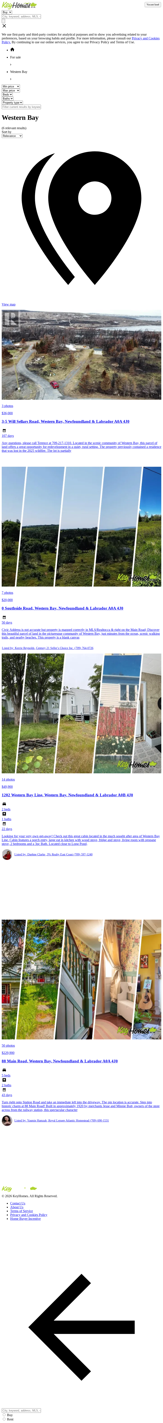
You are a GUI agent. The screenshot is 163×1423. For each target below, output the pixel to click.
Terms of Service (21, 1211)
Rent (10, 1419)
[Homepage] (81, 6)
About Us (16, 1207)
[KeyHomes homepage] (81, 1190)
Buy (10, 1415)
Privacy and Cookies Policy (28, 1215)
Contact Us (17, 1203)
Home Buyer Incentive (25, 1218)
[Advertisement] (81, 890)
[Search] (3, 21)
